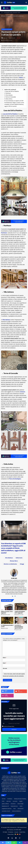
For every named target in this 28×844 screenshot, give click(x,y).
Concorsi (16, 832)
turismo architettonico (10, 564)
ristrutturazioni (20, 808)
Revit (14, 808)
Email (4, 663)
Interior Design (20, 803)
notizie (21, 806)
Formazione (10, 832)
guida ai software (5, 803)
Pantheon (8, 93)
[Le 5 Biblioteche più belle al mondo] (7, 620)
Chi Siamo (5, 832)
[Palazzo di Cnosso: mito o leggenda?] (7, 606)
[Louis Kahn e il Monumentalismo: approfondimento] (21, 620)
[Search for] (26, 3)
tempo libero (14, 561)
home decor (13, 803)
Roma (21, 77)
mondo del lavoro (14, 806)
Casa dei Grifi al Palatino (12, 91)
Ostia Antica (9, 99)
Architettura (8, 16)
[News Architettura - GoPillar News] (9, 2)
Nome (4, 657)
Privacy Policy (11, 726)
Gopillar (20, 801)
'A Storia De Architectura (17, 16)
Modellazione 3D (5, 806)
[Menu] (2, 3)
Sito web (5, 668)
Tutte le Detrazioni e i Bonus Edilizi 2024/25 (13, 12)
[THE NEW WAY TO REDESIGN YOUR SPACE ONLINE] (14, 8)
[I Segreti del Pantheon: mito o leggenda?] (21, 606)
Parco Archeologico (15, 479)
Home (3, 16)
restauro (22, 391)
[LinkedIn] (13, 596)
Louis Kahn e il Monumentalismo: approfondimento (19, 627)
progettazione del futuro (6, 808)
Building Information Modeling (20, 798)
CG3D (3, 801)
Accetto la (5, 726)
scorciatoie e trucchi (6, 811)
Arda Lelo (5, 38)
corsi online (15, 801)
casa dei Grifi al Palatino (10, 114)
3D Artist (3, 798)
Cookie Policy (22, 832)
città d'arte (19, 558)
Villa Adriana (9, 95)
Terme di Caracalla (11, 97)
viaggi (22, 564)
